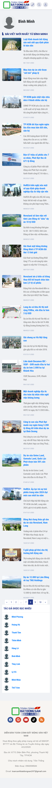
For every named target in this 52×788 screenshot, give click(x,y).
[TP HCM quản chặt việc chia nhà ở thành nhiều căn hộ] (11, 102)
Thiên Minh (16, 640)
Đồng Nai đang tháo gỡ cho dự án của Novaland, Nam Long (36, 522)
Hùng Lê (15, 648)
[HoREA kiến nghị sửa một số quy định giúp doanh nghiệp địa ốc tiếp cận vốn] (11, 190)
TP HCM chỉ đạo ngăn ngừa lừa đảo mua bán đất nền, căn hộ (36, 127)
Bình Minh (16, 656)
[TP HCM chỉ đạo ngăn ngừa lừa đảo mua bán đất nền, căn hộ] (11, 129)
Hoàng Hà (16, 624)
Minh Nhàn (16, 680)
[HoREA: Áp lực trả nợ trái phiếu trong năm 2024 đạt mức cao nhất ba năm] (11, 494)
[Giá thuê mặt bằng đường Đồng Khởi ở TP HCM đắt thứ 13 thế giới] (11, 251)
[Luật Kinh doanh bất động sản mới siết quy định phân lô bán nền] (11, 44)
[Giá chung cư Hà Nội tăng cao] (11, 342)
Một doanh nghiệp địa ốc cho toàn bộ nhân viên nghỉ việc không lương (36, 394)
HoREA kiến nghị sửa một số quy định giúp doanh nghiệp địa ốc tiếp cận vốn (35, 188)
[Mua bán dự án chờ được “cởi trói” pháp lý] (11, 74)
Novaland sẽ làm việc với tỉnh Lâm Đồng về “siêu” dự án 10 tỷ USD (36, 218)
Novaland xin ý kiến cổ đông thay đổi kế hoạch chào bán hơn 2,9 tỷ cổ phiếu (36, 279)
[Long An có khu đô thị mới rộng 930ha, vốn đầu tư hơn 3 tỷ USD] (11, 312)
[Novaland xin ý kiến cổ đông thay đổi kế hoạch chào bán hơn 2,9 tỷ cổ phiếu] (11, 281)
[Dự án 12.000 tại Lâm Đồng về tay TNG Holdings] (11, 582)
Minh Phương (17, 617)
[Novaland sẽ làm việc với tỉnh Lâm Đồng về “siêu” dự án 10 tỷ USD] (11, 220)
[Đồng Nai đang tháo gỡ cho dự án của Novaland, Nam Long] (11, 524)
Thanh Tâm (16, 632)
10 (40, 602)
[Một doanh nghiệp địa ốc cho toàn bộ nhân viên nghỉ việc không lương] (11, 396)
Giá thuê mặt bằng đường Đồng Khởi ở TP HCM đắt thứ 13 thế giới (35, 249)
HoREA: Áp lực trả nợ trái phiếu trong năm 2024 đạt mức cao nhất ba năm (35, 492)
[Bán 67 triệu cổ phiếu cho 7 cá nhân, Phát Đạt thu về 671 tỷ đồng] (11, 159)
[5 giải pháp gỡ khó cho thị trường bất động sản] (11, 554)
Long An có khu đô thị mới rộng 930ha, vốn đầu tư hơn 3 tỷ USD (36, 310)
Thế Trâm (16, 687)
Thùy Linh (16, 664)
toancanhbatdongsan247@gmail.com (29, 771)
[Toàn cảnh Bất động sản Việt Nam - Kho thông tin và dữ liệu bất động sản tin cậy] (16, 5)
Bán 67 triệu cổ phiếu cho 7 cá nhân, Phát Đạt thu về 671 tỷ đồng (36, 157)
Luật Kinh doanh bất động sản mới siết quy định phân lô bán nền (36, 42)
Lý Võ (14, 672)
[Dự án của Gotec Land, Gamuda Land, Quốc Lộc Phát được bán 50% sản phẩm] (11, 460)
